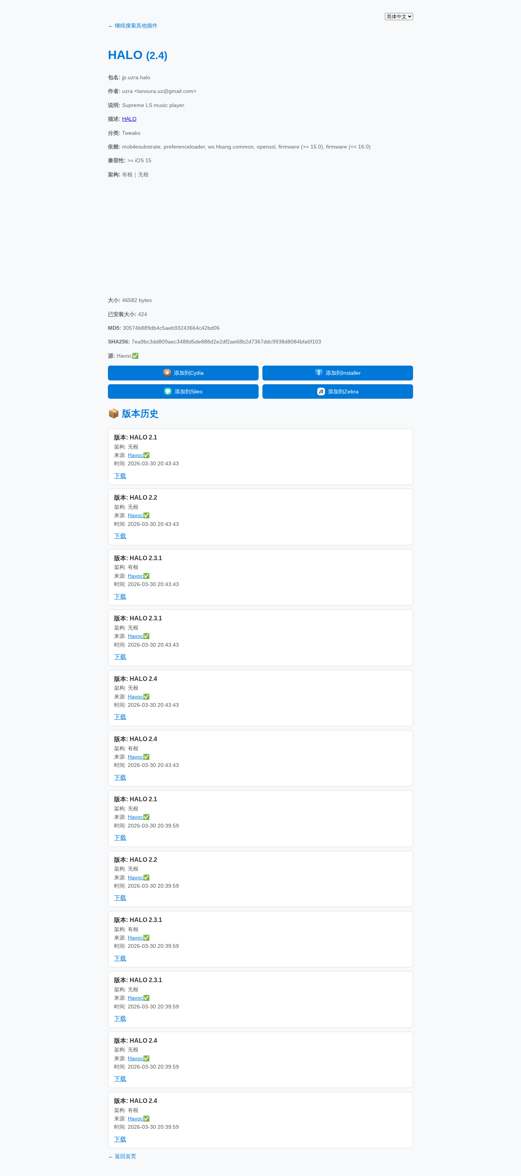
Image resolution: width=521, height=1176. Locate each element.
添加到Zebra (343, 391)
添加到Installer (343, 373)
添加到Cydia (189, 373)
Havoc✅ (139, 455)
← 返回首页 (122, 1156)
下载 (120, 476)
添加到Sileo (189, 391)
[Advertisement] (260, 237)
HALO (129, 119)
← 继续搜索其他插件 (133, 25)
